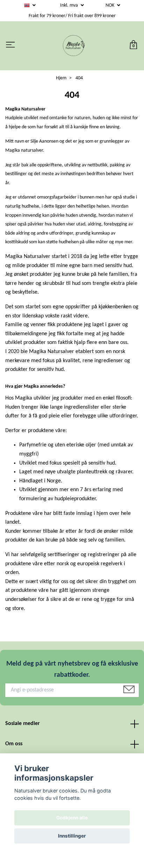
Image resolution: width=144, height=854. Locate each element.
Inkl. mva (69, 5)
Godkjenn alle (72, 817)
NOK (110, 5)
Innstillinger (72, 836)
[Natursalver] (73, 45)
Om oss (13, 744)
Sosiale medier (22, 723)
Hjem (61, 78)
